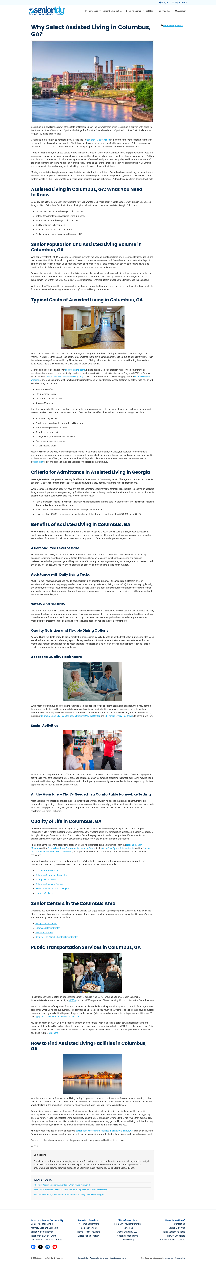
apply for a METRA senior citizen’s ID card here (57, 1016)
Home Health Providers (88, 1231)
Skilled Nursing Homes (42, 1231)
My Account (181, 2)
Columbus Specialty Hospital (54, 716)
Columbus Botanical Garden (49, 884)
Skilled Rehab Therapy (88, 1235)
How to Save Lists (176, 1235)
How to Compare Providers (172, 1239)
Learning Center (133, 11)
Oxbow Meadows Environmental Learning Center (72, 848)
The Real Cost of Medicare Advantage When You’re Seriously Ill (62, 1185)
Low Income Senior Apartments (46, 1239)
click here (53, 1033)
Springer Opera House (46, 879)
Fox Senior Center (44, 932)
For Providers (164, 11)
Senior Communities (112, 11)
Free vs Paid (127, 1228)
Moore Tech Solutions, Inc (175, 1258)
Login (165, 2)
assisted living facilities (98, 139)
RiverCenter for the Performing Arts (53, 888)
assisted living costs (75, 369)
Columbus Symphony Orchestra (51, 875)
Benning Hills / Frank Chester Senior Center (57, 937)
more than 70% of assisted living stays (65, 376)
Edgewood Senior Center (48, 928)
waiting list (37, 461)
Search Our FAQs (177, 1228)
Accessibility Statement (99, 1258)
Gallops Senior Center (46, 923)
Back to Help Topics (173, 25)
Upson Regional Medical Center (85, 716)
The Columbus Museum (47, 870)
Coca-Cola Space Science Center (118, 848)
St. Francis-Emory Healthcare (119, 716)
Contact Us (179, 1224)
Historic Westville (44, 893)
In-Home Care (91, 11)
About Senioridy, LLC (127, 1231)
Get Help (149, 11)
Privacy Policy (127, 1239)
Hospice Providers (89, 1228)
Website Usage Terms (127, 1235)
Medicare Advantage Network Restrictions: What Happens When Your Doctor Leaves (72, 1190)
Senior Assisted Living (42, 1224)
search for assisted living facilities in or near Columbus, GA (104, 1130)
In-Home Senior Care (88, 1224)
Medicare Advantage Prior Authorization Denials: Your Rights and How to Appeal (70, 1195)
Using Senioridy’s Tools (173, 1231)
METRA (72, 1000)
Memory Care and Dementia (44, 1228)
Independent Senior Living (43, 1235)
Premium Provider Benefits (127, 1224)
